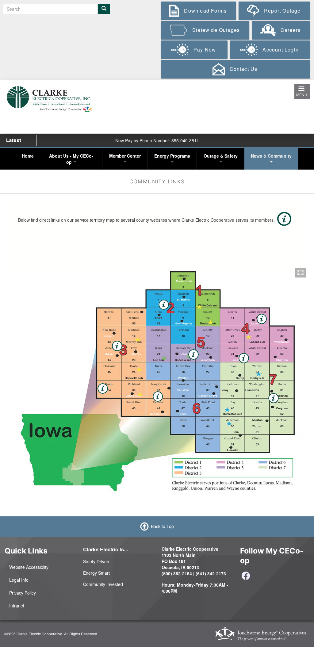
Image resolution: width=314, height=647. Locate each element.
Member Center (125, 156)
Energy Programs (172, 156)
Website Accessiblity (28, 567)
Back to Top (162, 526)
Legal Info (19, 580)
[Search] (104, 9)
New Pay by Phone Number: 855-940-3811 (157, 140)
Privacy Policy (22, 593)
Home (28, 156)
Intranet (16, 606)
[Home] (49, 98)
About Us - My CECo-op (71, 159)
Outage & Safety (221, 156)
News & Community (271, 156)
